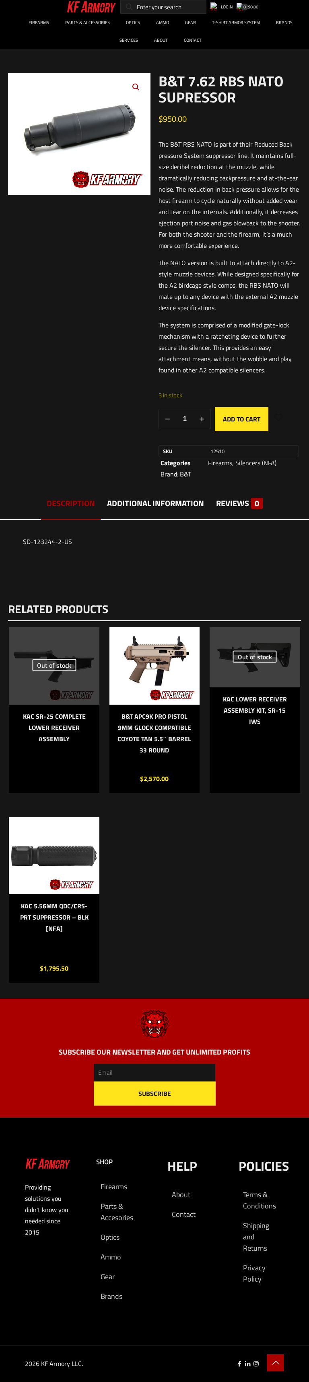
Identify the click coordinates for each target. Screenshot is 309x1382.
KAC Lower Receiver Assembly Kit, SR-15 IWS (255, 710)
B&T (185, 474)
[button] (136, 87)
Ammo (111, 1256)
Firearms (220, 463)
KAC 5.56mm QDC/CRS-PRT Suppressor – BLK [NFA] (54, 917)
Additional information (155, 503)
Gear (108, 1276)
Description (71, 503)
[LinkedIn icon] (248, 1363)
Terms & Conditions (259, 1200)
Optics (110, 1237)
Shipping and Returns (256, 1236)
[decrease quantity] (168, 419)
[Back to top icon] (275, 1362)
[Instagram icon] (256, 1363)
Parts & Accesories (117, 1212)
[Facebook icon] (239, 1363)
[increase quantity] (202, 419)
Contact (184, 1214)
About (181, 1194)
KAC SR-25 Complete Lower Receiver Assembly (54, 727)
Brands (111, 1296)
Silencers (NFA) (255, 463)
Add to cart (241, 419)
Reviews (237, 503)
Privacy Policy (254, 1273)
